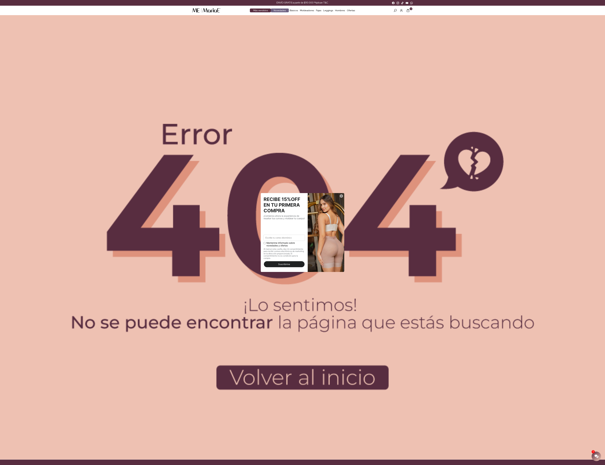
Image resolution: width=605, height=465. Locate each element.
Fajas (318, 10)
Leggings (328, 10)
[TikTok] (402, 3)
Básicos (294, 10)
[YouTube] (407, 3)
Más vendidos (260, 10)
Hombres (340, 10)
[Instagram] (398, 3)
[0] (408, 10)
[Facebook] (393, 3)
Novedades (280, 10)
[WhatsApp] (411, 3)
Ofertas (351, 10)
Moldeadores (307, 10)
